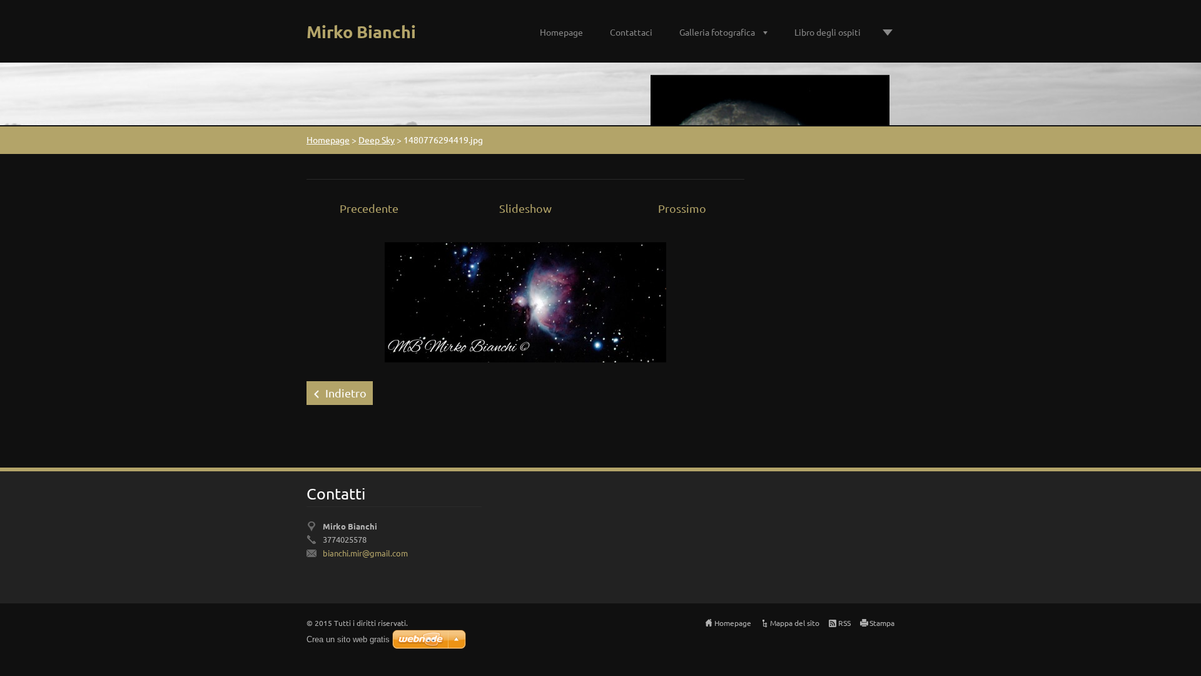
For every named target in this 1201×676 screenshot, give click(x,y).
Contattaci (631, 32)
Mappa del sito (794, 623)
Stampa (881, 623)
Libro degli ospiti (827, 32)
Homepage (561, 32)
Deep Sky (376, 139)
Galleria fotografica (717, 32)
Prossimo (682, 208)
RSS (844, 623)
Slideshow (525, 208)
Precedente (369, 208)
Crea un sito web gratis (348, 639)
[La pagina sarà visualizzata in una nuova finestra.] (525, 300)
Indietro (346, 392)
